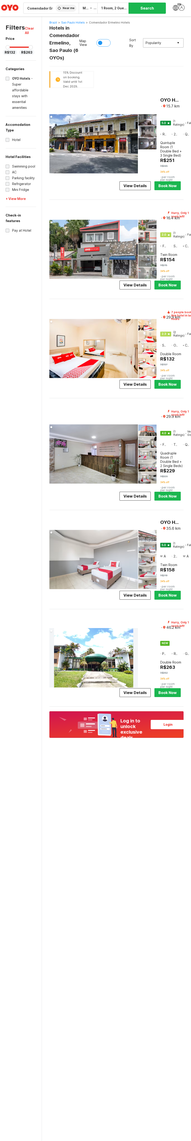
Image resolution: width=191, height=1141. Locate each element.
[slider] (8, 47)
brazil (53, 22)
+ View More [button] (16, 199)
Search (147, 8)
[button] (30, 30)
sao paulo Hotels (73, 22)
